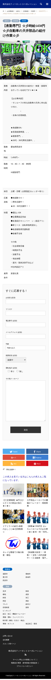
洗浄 (4, 591)
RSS (26, 655)
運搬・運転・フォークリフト (13, 617)
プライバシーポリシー (25, 666)
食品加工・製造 (31, 623)
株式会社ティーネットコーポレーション (25, 651)
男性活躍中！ (11, 469)
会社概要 (6, 640)
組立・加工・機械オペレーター (14, 614)
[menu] (47, 4)
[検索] (41, 4)
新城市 (28, 577)
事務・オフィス (8, 623)
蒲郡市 (5, 574)
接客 (27, 607)
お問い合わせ (8, 636)
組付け (7, 21)
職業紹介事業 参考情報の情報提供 (24, 663)
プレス (5, 604)
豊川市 (5, 577)
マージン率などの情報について (24, 659)
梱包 (4, 594)
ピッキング (7, 610)
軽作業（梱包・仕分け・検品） (14, 620)
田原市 (24, 21)
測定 (27, 601)
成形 (27, 594)
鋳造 (4, 597)
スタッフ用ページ (9, 644)
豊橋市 (28, 574)
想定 (4, 601)
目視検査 (15, 21)
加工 (27, 597)
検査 (27, 591)
